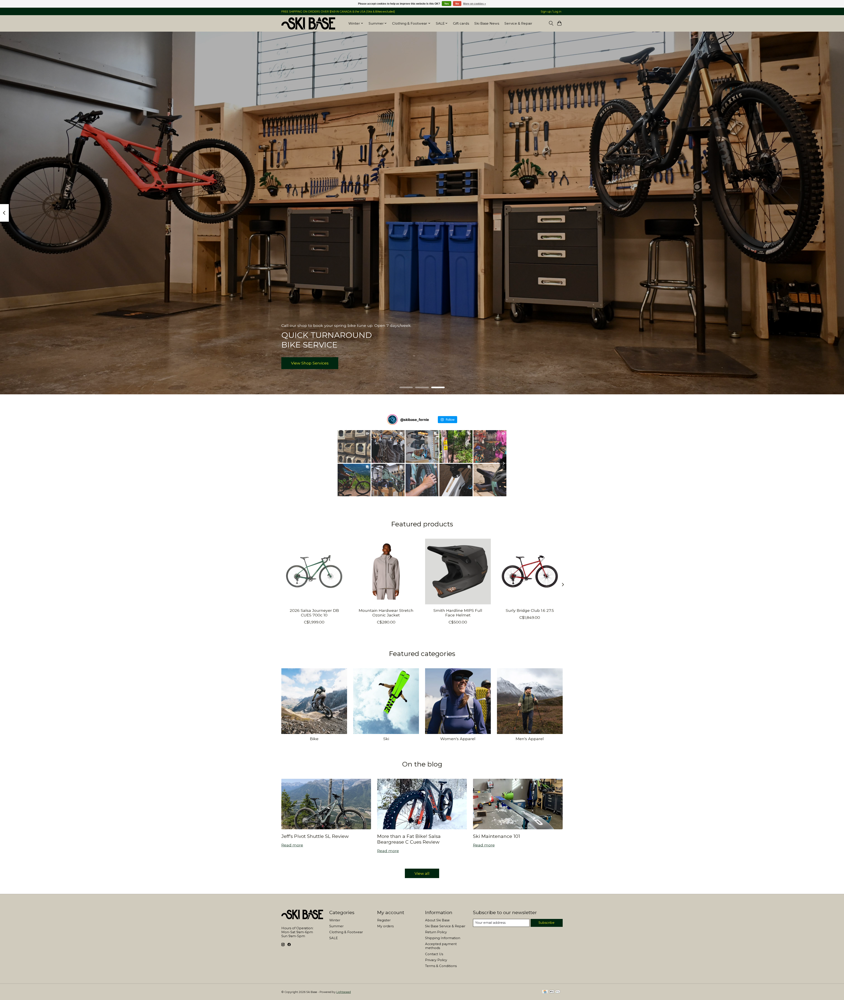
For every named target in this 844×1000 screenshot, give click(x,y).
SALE (333, 938)
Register (384, 920)
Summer (336, 926)
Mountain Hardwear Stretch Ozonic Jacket (386, 612)
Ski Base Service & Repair (445, 926)
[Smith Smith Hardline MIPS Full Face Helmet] (458, 571)
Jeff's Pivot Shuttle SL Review (315, 836)
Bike (314, 738)
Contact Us (434, 954)
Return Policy (436, 932)
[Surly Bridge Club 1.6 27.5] (530, 571)
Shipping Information (442, 938)
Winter (334, 920)
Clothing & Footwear (346, 932)
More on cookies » (474, 3)
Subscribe (546, 923)
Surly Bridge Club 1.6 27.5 (530, 610)
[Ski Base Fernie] (308, 23)
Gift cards (461, 23)
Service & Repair (518, 23)
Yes (446, 3)
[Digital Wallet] (554, 992)
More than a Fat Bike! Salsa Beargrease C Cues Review (409, 838)
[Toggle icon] (551, 23)
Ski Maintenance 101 (496, 836)
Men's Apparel (530, 738)
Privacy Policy (436, 960)
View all (422, 873)
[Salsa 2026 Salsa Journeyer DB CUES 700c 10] (314, 571)
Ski (386, 738)
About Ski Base (437, 920)
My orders (385, 926)
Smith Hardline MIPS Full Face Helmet (457, 612)
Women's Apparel (457, 738)
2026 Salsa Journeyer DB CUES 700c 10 (314, 612)
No (457, 3)
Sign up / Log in (551, 11)
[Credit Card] (545, 992)
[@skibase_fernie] (392, 419)
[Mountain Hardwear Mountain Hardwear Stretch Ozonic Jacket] (386, 571)
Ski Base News (486, 23)
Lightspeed (343, 992)
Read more (292, 845)
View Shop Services (310, 363)
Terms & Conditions (441, 966)
